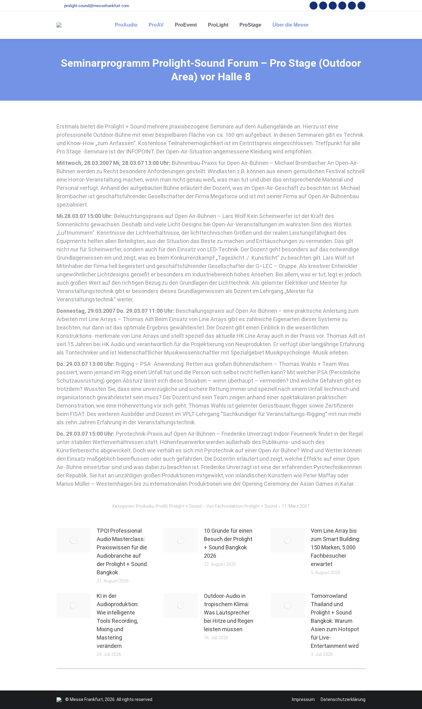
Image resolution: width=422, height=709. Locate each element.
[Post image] (74, 540)
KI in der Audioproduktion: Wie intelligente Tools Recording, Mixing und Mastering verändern (118, 621)
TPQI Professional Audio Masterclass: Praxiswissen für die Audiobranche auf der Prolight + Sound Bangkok (122, 551)
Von (241, 506)
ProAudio (145, 506)
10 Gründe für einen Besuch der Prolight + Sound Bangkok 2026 (228, 543)
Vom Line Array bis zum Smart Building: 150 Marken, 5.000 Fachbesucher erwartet (335, 547)
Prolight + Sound (185, 506)
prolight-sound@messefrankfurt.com (96, 5)
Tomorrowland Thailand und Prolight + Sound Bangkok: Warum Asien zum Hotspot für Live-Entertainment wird (335, 621)
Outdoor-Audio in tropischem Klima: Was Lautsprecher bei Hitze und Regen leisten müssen (228, 612)
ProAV (161, 506)
